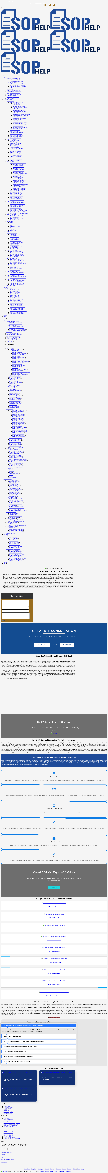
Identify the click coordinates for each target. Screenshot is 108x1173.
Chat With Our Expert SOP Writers (54, 722)
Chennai (47, 1169)
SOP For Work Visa (8, 1133)
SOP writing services (101, 760)
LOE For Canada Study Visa (37, 3)
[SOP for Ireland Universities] (54, 980)
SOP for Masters (7, 1108)
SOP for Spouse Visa (8, 1136)
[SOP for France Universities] (54, 947)
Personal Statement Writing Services (12, 1123)
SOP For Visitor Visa (8, 1134)
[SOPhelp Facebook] (45, 4)
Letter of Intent (7, 1122)
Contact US (54, 887)
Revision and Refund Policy (7, 1159)
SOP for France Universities (54, 951)
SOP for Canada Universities (54, 906)
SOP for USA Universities (54, 929)
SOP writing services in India (42, 673)
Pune (78, 1169)
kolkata (64, 1169)
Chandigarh (40, 1169)
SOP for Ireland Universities (54, 984)
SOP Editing (6, 1118)
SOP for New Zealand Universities (54, 995)
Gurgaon (52, 1169)
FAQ (2, 1157)
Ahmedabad (27, 1169)
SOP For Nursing (8, 1111)
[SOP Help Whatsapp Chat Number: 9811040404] (54, 733)
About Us (3, 1154)
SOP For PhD (7, 1109)
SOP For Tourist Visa (8, 1135)
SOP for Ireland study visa (36, 1013)
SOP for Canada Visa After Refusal (12, 1138)
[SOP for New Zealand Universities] (54, 992)
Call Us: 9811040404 (7, 1152)
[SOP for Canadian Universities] (54, 903)
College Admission (8, 1113)
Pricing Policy (4, 1162)
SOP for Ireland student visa (84, 747)
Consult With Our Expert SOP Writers (54, 872)
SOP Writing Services (43, 1171)
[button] (54, 1017)
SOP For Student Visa (9, 1131)
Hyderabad (58, 1169)
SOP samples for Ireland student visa (37, 1007)
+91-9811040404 (11, 1)
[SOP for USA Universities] (54, 925)
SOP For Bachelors (8, 1107)
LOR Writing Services (9, 1126)
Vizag (82, 1169)
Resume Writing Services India (11, 1124)
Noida (74, 1169)
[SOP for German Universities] (54, 958)
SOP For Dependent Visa (9, 1137)
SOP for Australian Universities (54, 940)
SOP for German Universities (54, 962)
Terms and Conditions (65, 1171)
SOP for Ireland (43, 666)
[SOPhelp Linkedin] (54, 4)
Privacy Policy (53, 1171)
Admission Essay (8, 1120)
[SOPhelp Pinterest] (50, 4)
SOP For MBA (7, 1106)
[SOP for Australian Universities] (54, 936)
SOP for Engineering (8, 1112)
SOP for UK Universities (54, 917)
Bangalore (33, 1169)
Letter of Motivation (8, 1119)
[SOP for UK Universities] (54, 914)
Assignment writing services (10, 1125)
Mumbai (69, 1169)
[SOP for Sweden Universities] (54, 969)
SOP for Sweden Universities (54, 973)
